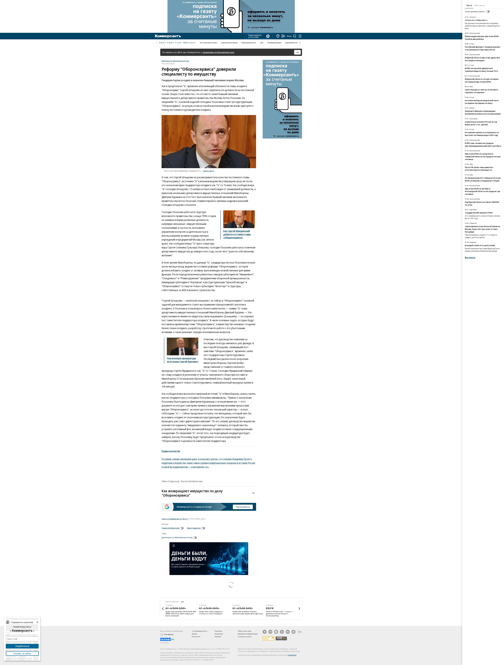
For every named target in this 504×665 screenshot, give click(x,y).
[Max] (293, 632)
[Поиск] (295, 36)
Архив (194, 634)
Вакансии (219, 634)
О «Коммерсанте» (200, 631)
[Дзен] (276, 632)
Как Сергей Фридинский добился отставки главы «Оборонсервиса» (237, 234)
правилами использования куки (218, 52)
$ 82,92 (162, 42)
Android (218, 636)
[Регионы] (278, 36)
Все (182, 602)
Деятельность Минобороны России (175, 61)
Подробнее (292, 655)
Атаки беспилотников (229, 42)
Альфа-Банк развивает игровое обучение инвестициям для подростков (247, 612)
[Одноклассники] (282, 632)
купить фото (208, 170)
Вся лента (470, 257)
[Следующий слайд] (299, 608)
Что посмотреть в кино (208, 42)
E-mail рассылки (244, 636)
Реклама (218, 631)
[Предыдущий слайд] (163, 608)
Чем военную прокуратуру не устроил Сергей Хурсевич (182, 360)
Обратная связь (244, 631)
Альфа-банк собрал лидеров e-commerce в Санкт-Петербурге (211, 612)
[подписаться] (182, 528)
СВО (261, 42)
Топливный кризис (274, 42)
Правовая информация (248, 634)
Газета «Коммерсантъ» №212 (175, 518)
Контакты (196, 636)
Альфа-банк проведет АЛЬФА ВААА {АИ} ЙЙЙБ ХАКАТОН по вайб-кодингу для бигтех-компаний (181, 613)
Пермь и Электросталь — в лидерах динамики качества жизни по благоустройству (279, 613)
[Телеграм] (265, 632)
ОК (297, 52)
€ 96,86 (170, 42)
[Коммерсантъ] (168, 36)
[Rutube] (288, 632)
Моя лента (480, 5)
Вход (289, 36)
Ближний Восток (291, 42)
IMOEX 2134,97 (188, 42)
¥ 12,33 (178, 42)
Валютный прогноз (249, 42)
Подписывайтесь (242, 507)
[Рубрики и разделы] (300, 36)
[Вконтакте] (270, 632)
